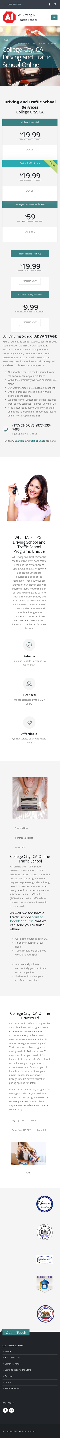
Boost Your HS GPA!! (22, 1130)
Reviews (9, 1376)
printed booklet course (26, 919)
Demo (33, 1120)
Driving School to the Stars (18, 1369)
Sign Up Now (29, 281)
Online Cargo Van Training (30, 270)
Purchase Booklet (24, 837)
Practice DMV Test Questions (30, 312)
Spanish (19, 440)
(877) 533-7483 (14, 4)
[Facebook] (49, 4)
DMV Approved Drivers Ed (29, 221)
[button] (54, 17)
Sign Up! (30, 149)
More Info (30, 231)
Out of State (38, 440)
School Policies (12, 1388)
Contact (8, 1382)
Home (8, 1351)
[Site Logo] (9, 17)
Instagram (11, 1410)
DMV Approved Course (30, 139)
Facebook (5, 1410)
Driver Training (12, 1363)
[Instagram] (55, 4)
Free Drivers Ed (12, 1357)
